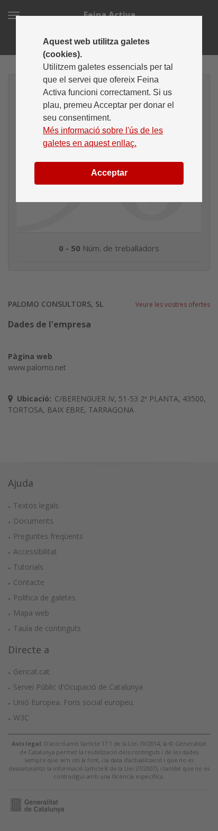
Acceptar (109, 172)
